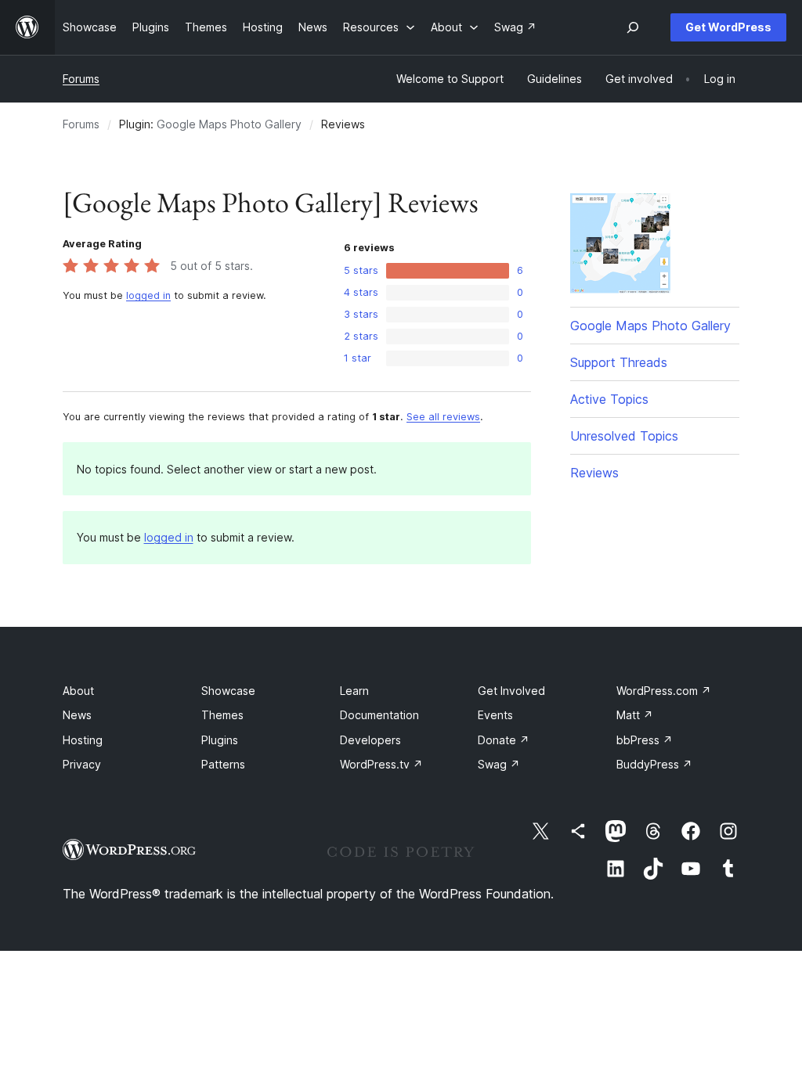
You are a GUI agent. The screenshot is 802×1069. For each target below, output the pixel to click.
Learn (354, 690)
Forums (81, 78)
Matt (634, 715)
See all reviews (443, 417)
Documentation (379, 715)
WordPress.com (663, 690)
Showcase (228, 690)
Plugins (219, 740)
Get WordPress (728, 27)
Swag (499, 764)
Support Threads (618, 362)
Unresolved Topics (624, 436)
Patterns (223, 764)
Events (495, 715)
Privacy (82, 764)
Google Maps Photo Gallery (229, 124)
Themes (222, 715)
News (77, 715)
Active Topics (609, 399)
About (78, 690)
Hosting (83, 740)
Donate (503, 740)
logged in (148, 295)
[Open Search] (633, 27)
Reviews (594, 473)
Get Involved (511, 690)
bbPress (644, 740)
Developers (370, 740)
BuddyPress (654, 764)
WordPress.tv (381, 764)
